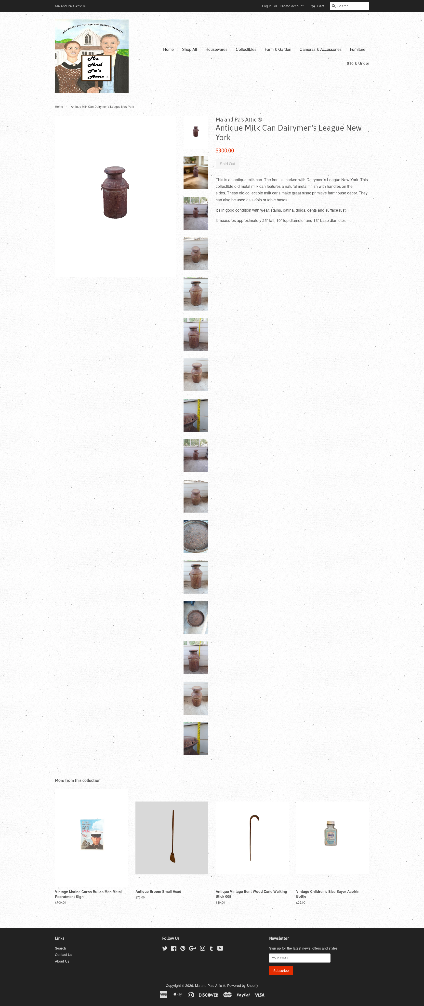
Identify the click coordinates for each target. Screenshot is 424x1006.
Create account (292, 5)
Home (168, 49)
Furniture (357, 49)
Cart (320, 5)
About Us (62, 961)
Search (60, 948)
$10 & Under (358, 63)
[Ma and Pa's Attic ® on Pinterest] (183, 949)
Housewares (216, 49)
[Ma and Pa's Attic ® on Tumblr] (211, 949)
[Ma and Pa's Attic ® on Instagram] (202, 949)
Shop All (189, 49)
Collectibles (246, 49)
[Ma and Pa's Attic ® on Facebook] (174, 949)
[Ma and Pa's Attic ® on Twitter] (165, 949)
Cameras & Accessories (321, 49)
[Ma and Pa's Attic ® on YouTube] (220, 949)
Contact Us (63, 954)
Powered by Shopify (242, 985)
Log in (267, 5)
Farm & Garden (278, 49)
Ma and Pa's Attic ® (210, 985)
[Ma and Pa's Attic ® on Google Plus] (192, 949)
